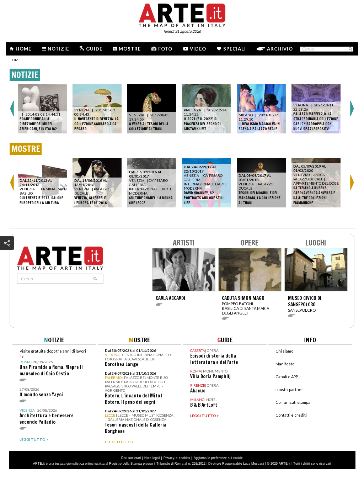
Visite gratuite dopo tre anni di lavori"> (53, 363)
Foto (165, 49)
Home (23, 49)
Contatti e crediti (291, 415)
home (15, 60)
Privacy (169, 458)
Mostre (130, 49)
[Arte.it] (182, 14)
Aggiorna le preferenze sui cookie (218, 458)
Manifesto (284, 363)
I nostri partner (289, 389)
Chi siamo (284, 351)
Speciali (234, 49)
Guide (94, 49)
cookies (184, 458)
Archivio (280, 49)
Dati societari (131, 458)
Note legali (152, 458)
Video (198, 49)
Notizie (58, 49)
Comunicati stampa (292, 402)
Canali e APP (286, 376)
